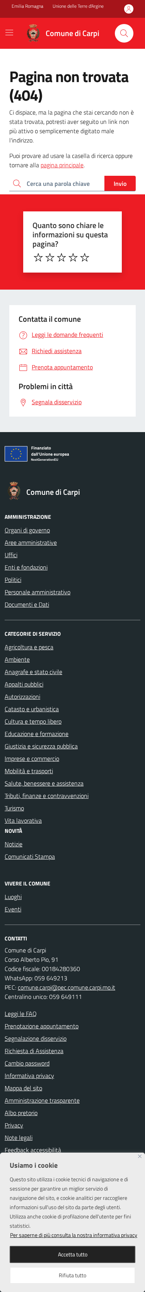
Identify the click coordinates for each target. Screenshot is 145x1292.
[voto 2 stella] (50, 257)
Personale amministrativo (37, 592)
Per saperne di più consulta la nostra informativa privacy (73, 1235)
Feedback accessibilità (33, 1150)
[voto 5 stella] (84, 257)
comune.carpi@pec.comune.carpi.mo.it (66, 987)
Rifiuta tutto (72, 1275)
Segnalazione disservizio (36, 1038)
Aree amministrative (31, 542)
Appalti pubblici (24, 684)
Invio (120, 183)
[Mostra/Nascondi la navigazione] (9, 32)
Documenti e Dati (27, 604)
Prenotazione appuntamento (41, 1026)
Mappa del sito (23, 1088)
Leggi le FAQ (21, 1013)
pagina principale (62, 165)
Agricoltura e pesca (29, 647)
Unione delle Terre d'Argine (78, 6)
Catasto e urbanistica (32, 709)
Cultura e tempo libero (33, 721)
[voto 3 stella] (61, 257)
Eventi (13, 909)
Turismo (14, 808)
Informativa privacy (29, 1075)
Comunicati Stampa (30, 856)
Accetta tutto (72, 1254)
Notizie (13, 844)
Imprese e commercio (32, 758)
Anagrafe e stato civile (33, 671)
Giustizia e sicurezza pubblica (41, 746)
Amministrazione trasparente (42, 1100)
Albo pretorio (21, 1112)
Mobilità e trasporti (29, 771)
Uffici (11, 554)
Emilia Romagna (27, 6)
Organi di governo (27, 530)
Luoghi (13, 896)
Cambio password (27, 1063)
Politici (13, 579)
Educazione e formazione (36, 733)
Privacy (14, 1125)
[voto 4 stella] (73, 257)
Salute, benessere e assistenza (44, 783)
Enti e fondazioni (26, 567)
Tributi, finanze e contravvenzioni (47, 795)
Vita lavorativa (23, 820)
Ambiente (17, 659)
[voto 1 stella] (38, 257)
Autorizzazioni (22, 696)
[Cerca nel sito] (124, 33)
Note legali (18, 1137)
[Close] (140, 1156)
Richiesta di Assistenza (34, 1050)
